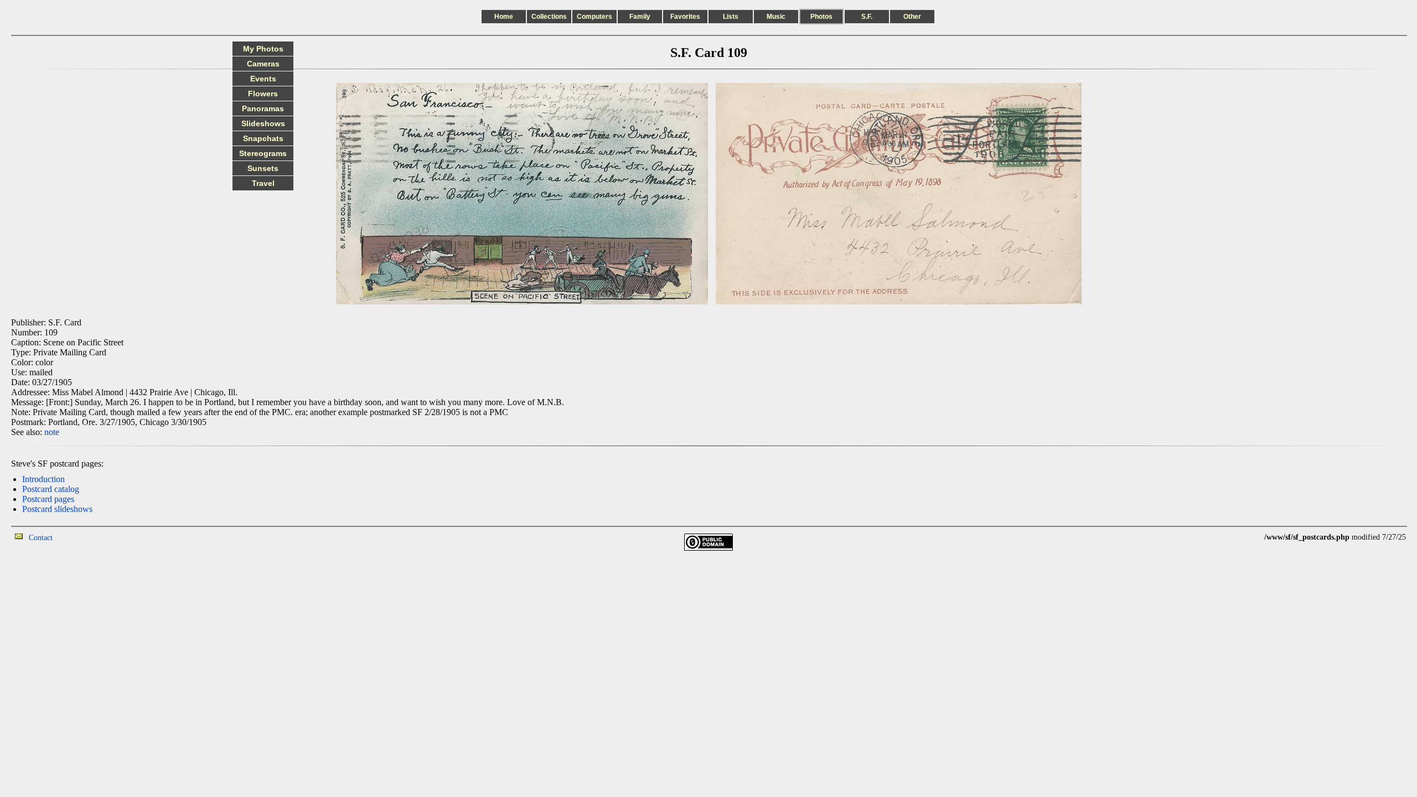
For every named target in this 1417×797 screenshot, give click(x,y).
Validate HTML (77, 537)
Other (912, 16)
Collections (549, 16)
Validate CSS (1243, 537)
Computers (594, 16)
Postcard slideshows (57, 509)
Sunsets (262, 168)
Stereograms (263, 153)
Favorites (685, 16)
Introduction (43, 479)
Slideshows (263, 123)
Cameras (263, 63)
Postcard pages (48, 499)
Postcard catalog (50, 489)
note (51, 432)
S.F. (866, 16)
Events (263, 78)
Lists (730, 16)
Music (776, 16)
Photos (821, 16)
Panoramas (263, 108)
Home (503, 16)
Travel (263, 183)
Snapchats (263, 138)
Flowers (263, 93)
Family (639, 16)
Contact (41, 538)
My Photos (263, 48)
